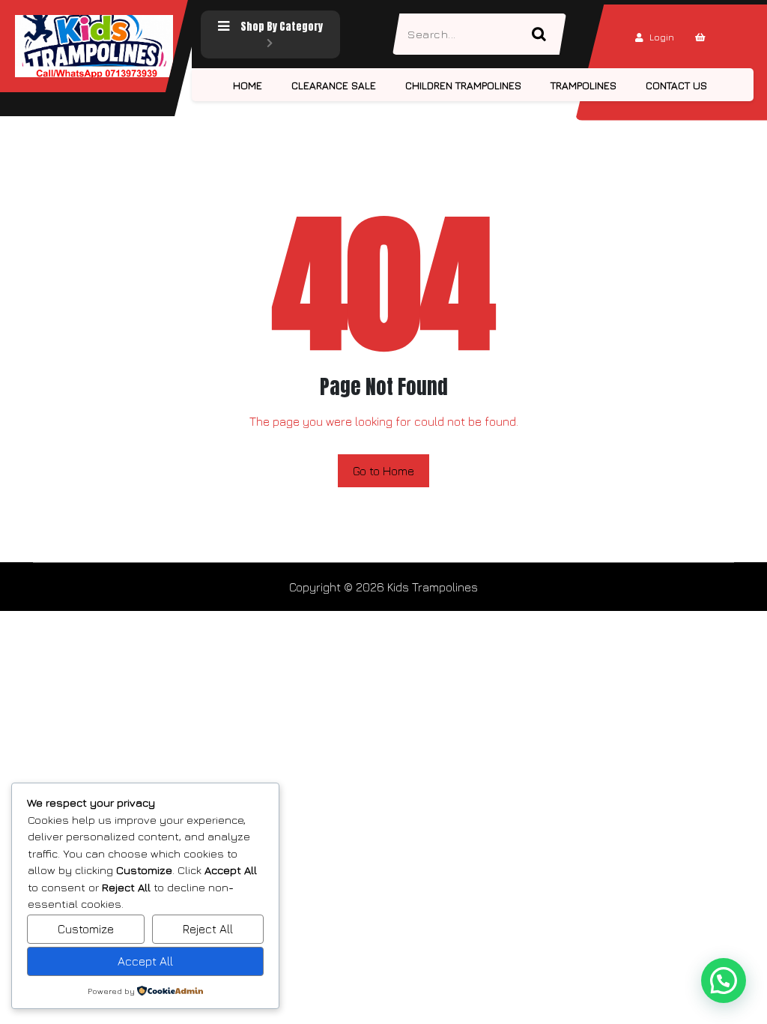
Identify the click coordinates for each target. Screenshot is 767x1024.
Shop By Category (281, 26)
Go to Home (383, 471)
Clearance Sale (333, 85)
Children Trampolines (463, 85)
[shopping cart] (700, 37)
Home (247, 85)
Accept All (145, 961)
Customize (86, 929)
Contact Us (676, 85)
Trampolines (583, 85)
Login (661, 37)
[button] (723, 980)
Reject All (208, 929)
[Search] (545, 34)
